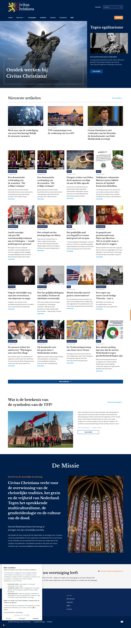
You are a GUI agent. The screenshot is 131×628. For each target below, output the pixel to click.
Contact (98, 7)
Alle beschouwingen (115, 402)
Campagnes (32, 18)
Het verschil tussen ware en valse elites (103, 57)
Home (10, 18)
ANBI (71, 18)
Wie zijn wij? (71, 599)
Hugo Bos (70, 602)
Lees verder (96, 71)
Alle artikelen (117, 98)
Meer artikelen (64, 382)
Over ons (19, 18)
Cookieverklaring (39, 622)
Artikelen (43, 18)
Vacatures (63, 18)
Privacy (49, 622)
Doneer (119, 17)
